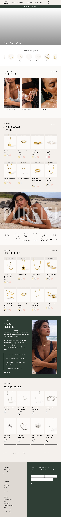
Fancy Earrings (51, 274)
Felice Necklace (23, 178)
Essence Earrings (7, 436)
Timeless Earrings (21, 436)
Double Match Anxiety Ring (36, 151)
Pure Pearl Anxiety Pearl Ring (36, 180)
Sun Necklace (8, 151)
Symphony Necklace (35, 408)
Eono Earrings (50, 304)
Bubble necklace (49, 179)
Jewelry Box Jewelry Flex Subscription (8, 276)
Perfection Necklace (49, 436)
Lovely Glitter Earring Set (8, 304)
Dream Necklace (9, 408)
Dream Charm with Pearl (22, 408)
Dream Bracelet (51, 408)
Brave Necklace (9, 178)
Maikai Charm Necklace (36, 304)
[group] (12, 94)
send (55, 479)
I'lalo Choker (36, 274)
